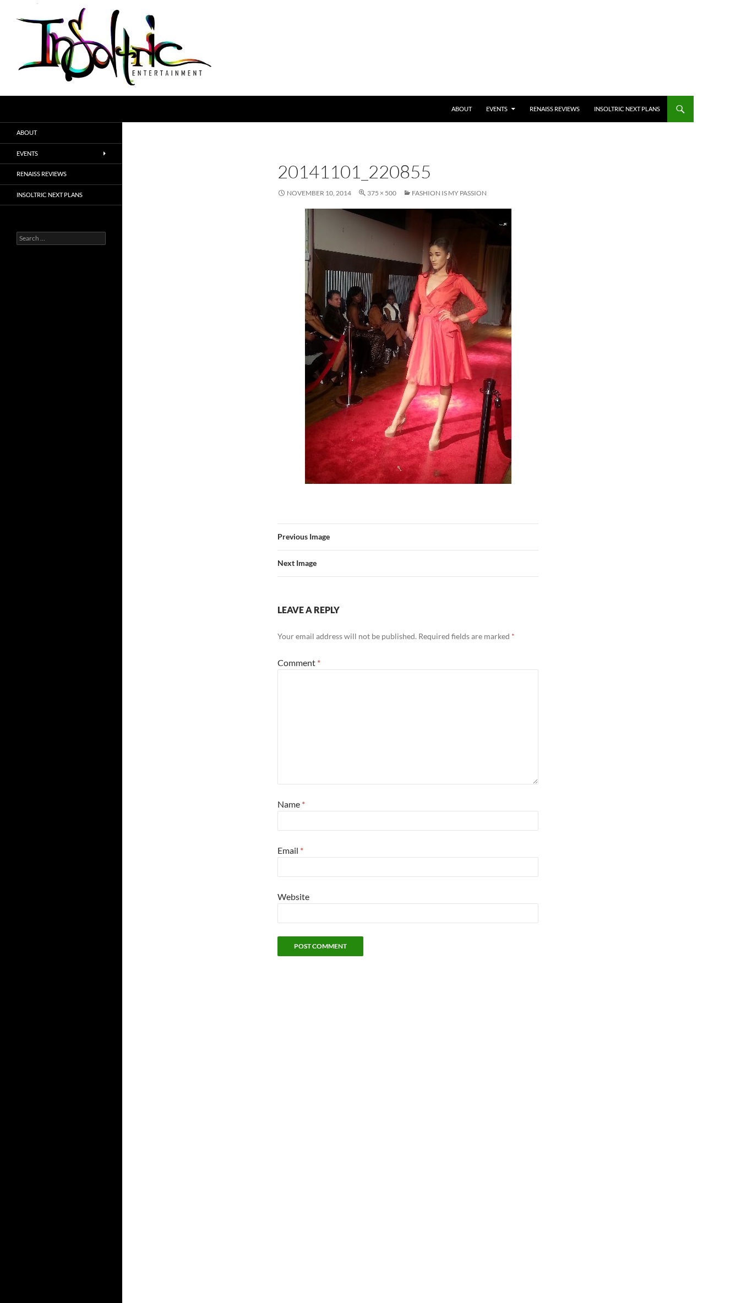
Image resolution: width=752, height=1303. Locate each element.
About (461, 108)
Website (293, 896)
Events (497, 108)
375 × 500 (381, 193)
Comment (298, 662)
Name (291, 804)
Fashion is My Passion (449, 193)
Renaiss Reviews (555, 108)
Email (290, 850)
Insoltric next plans (627, 108)
